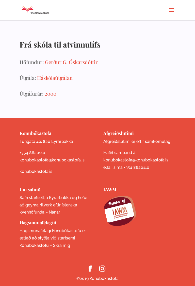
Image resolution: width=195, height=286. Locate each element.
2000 (50, 93)
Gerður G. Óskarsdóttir (71, 61)
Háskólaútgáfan (55, 77)
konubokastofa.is (36, 171)
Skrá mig (61, 245)
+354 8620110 (32, 152)
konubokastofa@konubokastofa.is (52, 160)
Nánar (54, 212)
